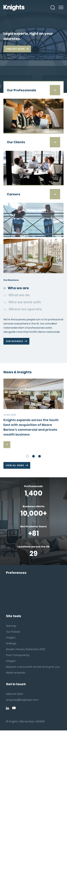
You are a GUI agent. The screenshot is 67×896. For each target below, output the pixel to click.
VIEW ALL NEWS (15, 465)
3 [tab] (39, 456)
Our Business (14, 341)
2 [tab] (33, 456)
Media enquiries (15, 672)
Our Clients (14, 353)
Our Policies (13, 631)
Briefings (11, 643)
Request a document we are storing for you (33, 667)
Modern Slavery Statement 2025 (25, 649)
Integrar (11, 661)
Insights (10, 637)
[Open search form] (53, 7)
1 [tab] (27, 456)
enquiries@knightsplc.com (22, 700)
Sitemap (11, 626)
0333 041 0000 (14, 694)
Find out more (15, 48)
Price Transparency (18, 655)
